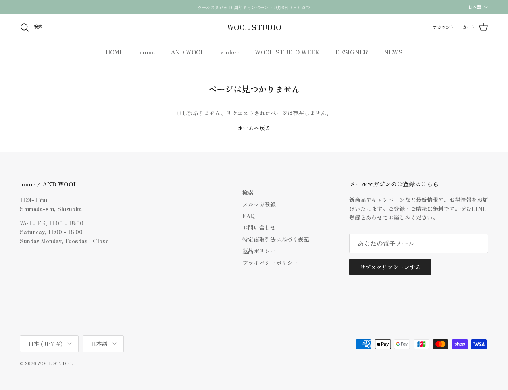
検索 (248, 192)
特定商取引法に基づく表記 (275, 239)
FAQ (248, 216)
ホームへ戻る (254, 128)
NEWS (393, 52)
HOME (114, 52)
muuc (147, 52)
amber (230, 52)
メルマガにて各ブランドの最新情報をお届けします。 (254, 10)
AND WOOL (188, 52)
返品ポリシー (259, 251)
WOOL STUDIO (54, 363)
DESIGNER (351, 52)
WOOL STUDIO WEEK (287, 52)
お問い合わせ (259, 227)
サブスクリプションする (390, 267)
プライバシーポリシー (270, 263)
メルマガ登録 (259, 204)
